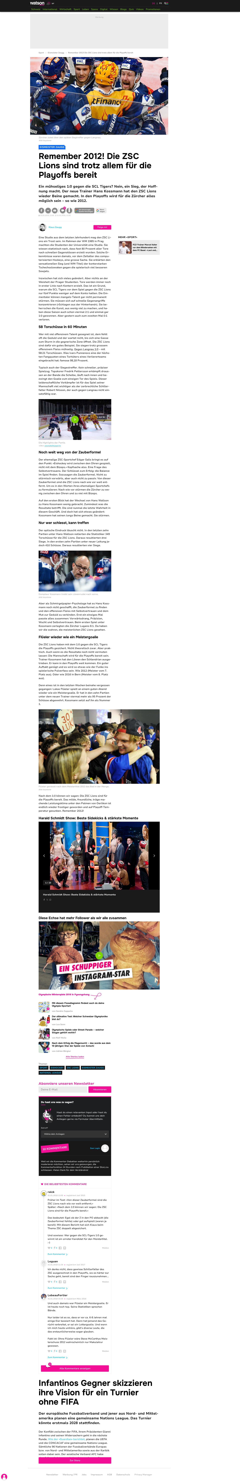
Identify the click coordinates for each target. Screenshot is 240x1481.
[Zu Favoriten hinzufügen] (69, 210)
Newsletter (52, 1474)
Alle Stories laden (75, 1056)
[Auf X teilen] (47, 900)
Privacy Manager (143, 1474)
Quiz (131, 9)
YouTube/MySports (52, 446)
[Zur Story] (99, 1421)
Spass (94, 9)
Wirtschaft (65, 9)
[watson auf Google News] (101, 210)
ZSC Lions (73, 1067)
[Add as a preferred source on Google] (84, 210)
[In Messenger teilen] (48, 210)
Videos (140, 9)
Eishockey (57, 1067)
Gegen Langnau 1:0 (86, 349)
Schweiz (35, 9)
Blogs (123, 9)
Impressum (97, 1474)
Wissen (114, 9)
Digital (104, 9)
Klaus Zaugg (55, 227)
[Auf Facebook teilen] (41, 210)
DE (153, 3)
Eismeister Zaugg (56, 53)
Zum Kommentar (56, 1254)
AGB (109, 1474)
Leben (85, 9)
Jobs (84, 1474)
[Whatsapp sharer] (50, 900)
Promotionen (153, 9)
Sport (77, 9)
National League (50, 1072)
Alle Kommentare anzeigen (74, 1368)
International (50, 9)
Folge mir (102, 227)
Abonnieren (100, 1089)
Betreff (44, 1128)
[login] (4, 1477)
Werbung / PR (70, 1474)
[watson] (37, 3)
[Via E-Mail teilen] (55, 210)
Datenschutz (123, 1474)
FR (160, 3)
